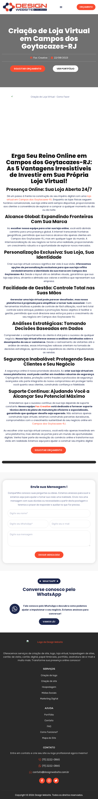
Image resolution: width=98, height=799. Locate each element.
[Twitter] (56, 780)
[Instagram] (49, 780)
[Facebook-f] (42, 780)
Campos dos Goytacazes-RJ (48, 162)
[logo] (25, 7)
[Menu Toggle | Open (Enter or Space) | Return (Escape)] (61, 7)
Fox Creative (43, 406)
